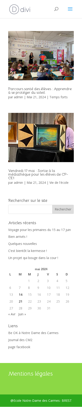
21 (20, 301)
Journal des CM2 (20, 340)
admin (18, 97)
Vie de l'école (59, 182)
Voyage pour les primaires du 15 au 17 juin (39, 230)
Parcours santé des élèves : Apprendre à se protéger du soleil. (40, 91)
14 (20, 294)
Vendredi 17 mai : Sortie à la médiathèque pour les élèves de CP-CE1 (38, 174)
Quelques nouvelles (22, 243)
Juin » (22, 314)
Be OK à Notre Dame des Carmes (33, 333)
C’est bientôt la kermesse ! (27, 251)
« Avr (11, 314)
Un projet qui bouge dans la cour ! (33, 258)
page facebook (19, 347)
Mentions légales (30, 373)
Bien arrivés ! (17, 236)
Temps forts (58, 97)
